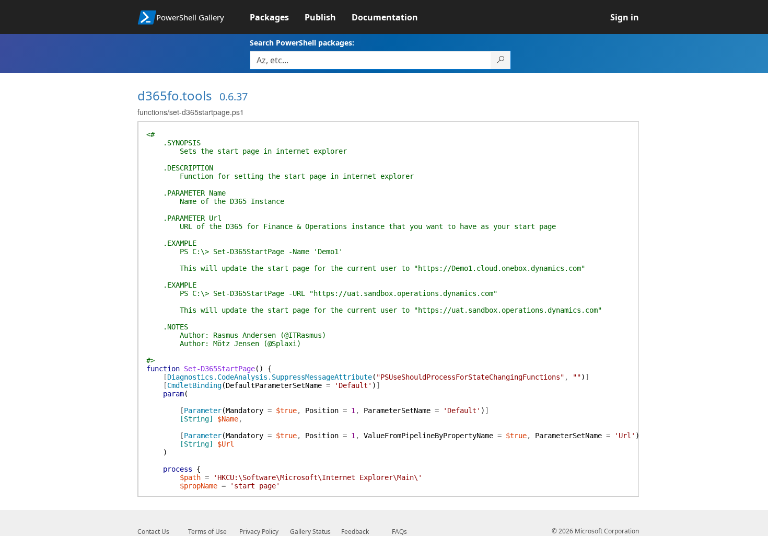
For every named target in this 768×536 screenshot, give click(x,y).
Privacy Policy (258, 531)
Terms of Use (207, 531)
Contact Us (153, 531)
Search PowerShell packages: (302, 43)
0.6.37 (233, 96)
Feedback (355, 531)
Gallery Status (310, 531)
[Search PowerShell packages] (501, 60)
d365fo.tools (174, 95)
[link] (277, 17)
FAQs (399, 531)
